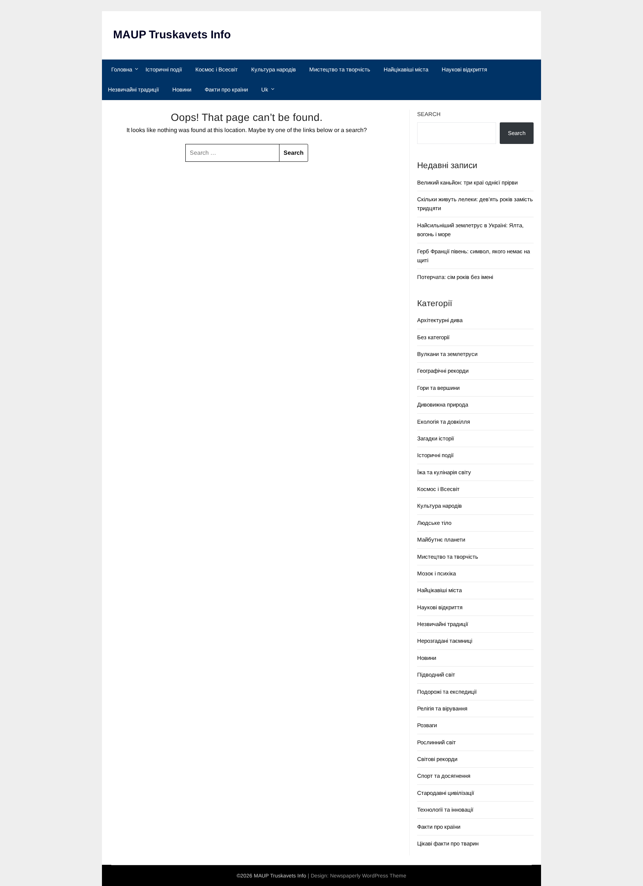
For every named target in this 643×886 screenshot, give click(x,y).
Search (429, 114)
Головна (121, 69)
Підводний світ (436, 674)
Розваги (427, 725)
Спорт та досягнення (443, 776)
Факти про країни (226, 89)
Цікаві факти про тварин (448, 843)
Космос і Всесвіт (216, 69)
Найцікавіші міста (406, 69)
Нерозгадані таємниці (444, 641)
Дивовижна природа (442, 404)
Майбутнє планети (441, 539)
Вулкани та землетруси (447, 354)
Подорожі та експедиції (447, 691)
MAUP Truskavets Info (172, 34)
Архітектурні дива (440, 320)
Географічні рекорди (442, 370)
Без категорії (433, 337)
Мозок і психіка (436, 573)
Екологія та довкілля (443, 421)
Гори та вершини (438, 388)
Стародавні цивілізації (445, 793)
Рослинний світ (436, 742)
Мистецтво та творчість (339, 69)
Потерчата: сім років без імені (455, 277)
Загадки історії (435, 438)
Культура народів (273, 69)
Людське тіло (434, 523)
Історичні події (163, 69)
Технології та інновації (445, 809)
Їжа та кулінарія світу (444, 472)
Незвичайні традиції (133, 89)
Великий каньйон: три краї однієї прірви (467, 182)
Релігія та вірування (442, 708)
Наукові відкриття (464, 69)
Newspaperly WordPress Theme (368, 876)
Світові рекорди (437, 759)
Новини (181, 89)
